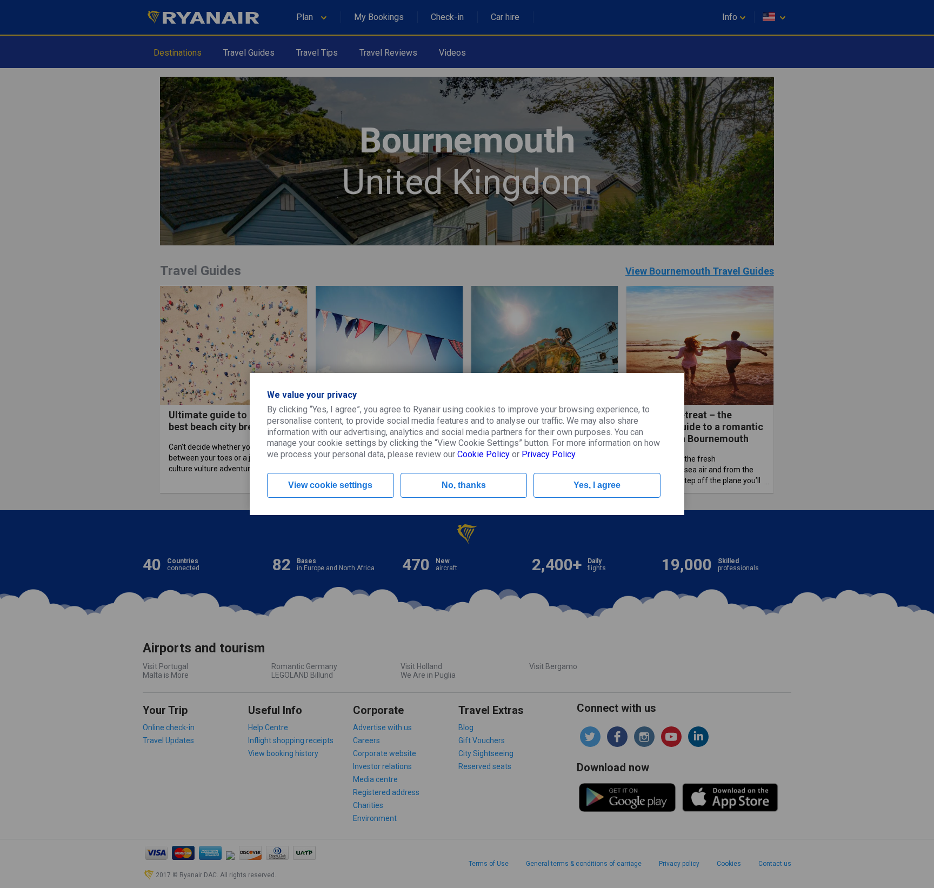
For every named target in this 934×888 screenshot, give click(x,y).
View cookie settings (330, 485)
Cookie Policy (483, 454)
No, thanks (464, 485)
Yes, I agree (597, 485)
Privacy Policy (548, 454)
